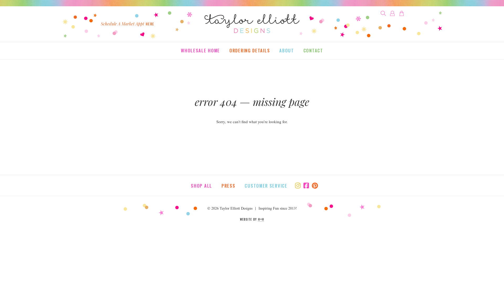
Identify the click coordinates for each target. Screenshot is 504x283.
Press (228, 185)
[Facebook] (306, 185)
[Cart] (401, 13)
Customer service (266, 185)
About (286, 51)
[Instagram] (298, 185)
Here (150, 23)
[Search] (383, 13)
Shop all (201, 185)
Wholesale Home (200, 51)
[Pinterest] (315, 185)
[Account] (392, 13)
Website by (252, 219)
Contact (313, 51)
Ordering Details (249, 51)
